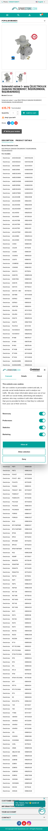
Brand (4, 95)
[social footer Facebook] (19, 823)
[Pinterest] (16, 123)
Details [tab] (24, 376)
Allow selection (24, 452)
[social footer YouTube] (24, 823)
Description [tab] (7, 140)
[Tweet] (12, 123)
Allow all (24, 444)
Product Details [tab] (24, 140)
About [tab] (39, 376)
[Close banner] (44, 370)
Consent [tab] (8, 376)
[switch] (42, 420)
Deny (24, 459)
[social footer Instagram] (29, 823)
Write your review (12, 131)
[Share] (8, 123)
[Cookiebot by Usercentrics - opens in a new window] (30, 370)
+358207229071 (13, 2)
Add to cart (29, 113)
